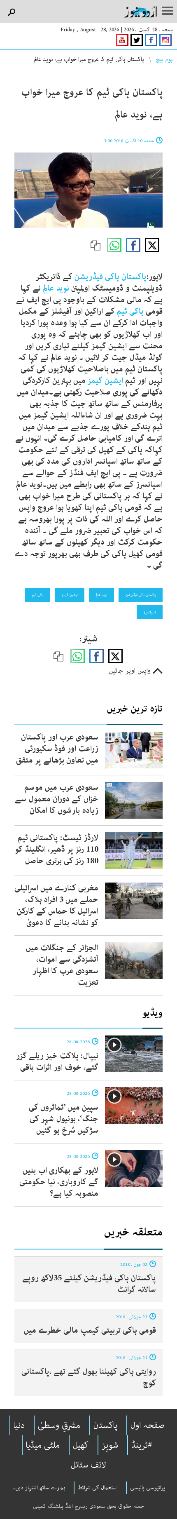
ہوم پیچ (164, 59)
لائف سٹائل (88, 1465)
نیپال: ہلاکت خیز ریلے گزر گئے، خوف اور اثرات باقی (57, 1061)
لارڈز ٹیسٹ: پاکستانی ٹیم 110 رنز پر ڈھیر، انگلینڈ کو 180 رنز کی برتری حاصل (56, 849)
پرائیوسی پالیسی (147, 1488)
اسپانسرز (150, 612)
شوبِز (110, 1445)
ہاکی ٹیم (130, 311)
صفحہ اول (147, 1425)
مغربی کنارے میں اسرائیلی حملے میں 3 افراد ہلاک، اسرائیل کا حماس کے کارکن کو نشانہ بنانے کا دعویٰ (56, 905)
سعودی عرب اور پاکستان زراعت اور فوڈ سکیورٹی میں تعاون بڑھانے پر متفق (57, 749)
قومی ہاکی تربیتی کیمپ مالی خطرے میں (90, 1330)
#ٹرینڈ (141, 1445)
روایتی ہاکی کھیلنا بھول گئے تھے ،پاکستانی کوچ (88, 1377)
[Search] (11, 12)
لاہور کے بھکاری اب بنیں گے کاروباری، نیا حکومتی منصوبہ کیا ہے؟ (58, 1182)
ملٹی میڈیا (43, 1445)
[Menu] (167, 11)
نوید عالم (55, 288)
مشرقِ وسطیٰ (59, 1425)
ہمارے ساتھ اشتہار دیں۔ (38, 1488)
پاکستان (105, 1425)
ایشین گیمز (106, 380)
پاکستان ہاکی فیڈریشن (111, 276)
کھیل (80, 1445)
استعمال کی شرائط (98, 1488)
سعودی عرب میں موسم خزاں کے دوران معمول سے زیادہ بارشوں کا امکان (56, 799)
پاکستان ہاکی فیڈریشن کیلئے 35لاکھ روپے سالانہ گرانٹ (89, 1284)
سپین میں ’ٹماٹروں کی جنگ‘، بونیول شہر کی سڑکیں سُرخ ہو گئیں (63, 1119)
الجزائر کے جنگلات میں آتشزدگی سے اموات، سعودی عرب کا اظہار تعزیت (62, 965)
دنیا (19, 1425)
